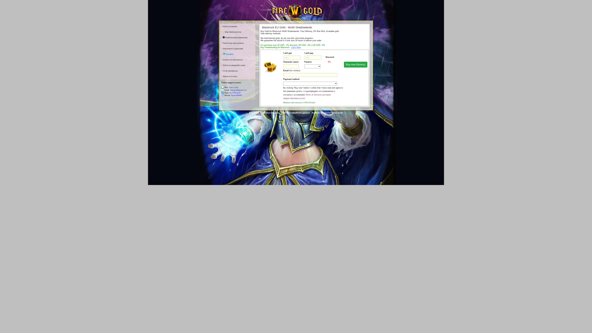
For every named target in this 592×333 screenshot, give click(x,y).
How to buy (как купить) (233, 43)
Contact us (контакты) (233, 60)
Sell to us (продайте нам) (234, 65)
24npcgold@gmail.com (238, 90)
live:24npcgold (234, 93)
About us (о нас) (230, 76)
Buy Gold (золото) (233, 32)
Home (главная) (230, 26)
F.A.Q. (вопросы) (230, 71)
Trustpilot (229, 54)
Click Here (296, 47)
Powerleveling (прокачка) (236, 38)
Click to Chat (233, 87)
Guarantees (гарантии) (233, 49)
